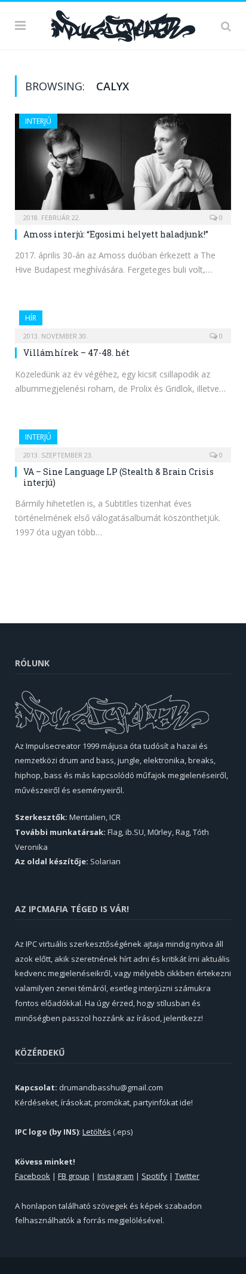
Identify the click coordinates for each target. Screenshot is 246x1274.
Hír (30, 318)
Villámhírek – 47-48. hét (76, 352)
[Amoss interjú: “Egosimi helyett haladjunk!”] (123, 165)
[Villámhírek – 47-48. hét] (123, 323)
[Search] (226, 26)
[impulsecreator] (123, 24)
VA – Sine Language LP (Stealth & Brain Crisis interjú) (118, 477)
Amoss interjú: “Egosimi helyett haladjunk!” (115, 234)
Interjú (38, 121)
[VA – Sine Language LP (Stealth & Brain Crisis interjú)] (123, 442)
